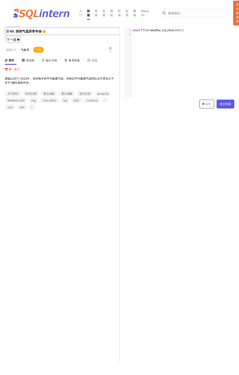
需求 (11, 60)
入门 (80, 13)
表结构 (30, 60)
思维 (103, 13)
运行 (208, 104)
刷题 (88, 13)
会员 (127, 13)
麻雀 (134, 13)
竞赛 (96, 13)
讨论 (93, 60)
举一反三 (14, 69)
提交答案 (225, 104)
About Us (145, 13)
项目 (111, 13)
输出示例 (50, 60)
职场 (119, 13)
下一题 (12, 39)
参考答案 (73, 60)
